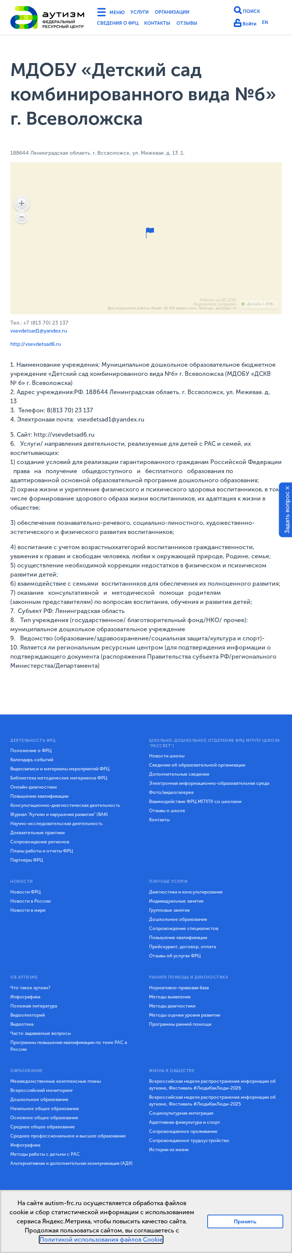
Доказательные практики (37, 832)
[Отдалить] (22, 217)
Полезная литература (33, 1006)
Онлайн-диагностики (33, 787)
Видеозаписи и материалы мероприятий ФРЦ (60, 768)
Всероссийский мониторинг (41, 1090)
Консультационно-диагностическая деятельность (65, 805)
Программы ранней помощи (180, 1024)
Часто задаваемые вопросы (40, 1033)
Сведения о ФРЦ (121, 24)
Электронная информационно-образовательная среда (209, 783)
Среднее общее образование (42, 1126)
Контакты (167, 24)
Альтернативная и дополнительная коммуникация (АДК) (71, 1163)
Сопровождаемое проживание (183, 1131)
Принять (245, 1221)
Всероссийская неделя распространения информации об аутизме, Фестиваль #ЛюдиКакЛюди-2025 (212, 1101)
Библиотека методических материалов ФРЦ (58, 778)
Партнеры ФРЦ (26, 860)
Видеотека (21, 1024)
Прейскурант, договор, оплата (182, 946)
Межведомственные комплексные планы (55, 1081)
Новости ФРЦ (25, 892)
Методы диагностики (172, 1006)
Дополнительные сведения (179, 774)
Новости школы (166, 756)
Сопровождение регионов (39, 841)
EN (268, 24)
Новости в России (30, 901)
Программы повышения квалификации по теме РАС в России (68, 1046)
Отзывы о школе (167, 810)
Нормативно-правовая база (179, 987)
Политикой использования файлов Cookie (101, 1239)
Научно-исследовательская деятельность (56, 823)
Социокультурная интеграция (181, 1113)
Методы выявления (169, 997)
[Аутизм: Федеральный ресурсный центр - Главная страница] (47, 18)
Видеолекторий (27, 1015)
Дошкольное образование (178, 919)
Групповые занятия (169, 910)
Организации (183, 13)
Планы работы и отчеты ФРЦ (41, 851)
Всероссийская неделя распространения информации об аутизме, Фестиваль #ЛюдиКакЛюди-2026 (212, 1085)
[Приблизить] (21, 203)
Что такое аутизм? (30, 987)
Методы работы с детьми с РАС (45, 1154)
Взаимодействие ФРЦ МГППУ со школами (195, 801)
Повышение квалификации (39, 796)
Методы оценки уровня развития (184, 1015)
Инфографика (25, 997)
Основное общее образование (44, 1117)
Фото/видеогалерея (171, 792)
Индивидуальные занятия (176, 901)
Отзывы (201, 24)
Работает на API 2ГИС (218, 300)
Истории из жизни (169, 1149)
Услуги (145, 13)
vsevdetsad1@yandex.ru (38, 331)
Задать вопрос (287, 512)
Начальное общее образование (44, 1108)
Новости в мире (28, 910)
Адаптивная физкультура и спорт (184, 1122)
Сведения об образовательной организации (197, 765)
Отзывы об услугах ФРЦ (175, 955)
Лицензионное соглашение (215, 304)
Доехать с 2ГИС (260, 304)
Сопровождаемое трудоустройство (189, 1140)
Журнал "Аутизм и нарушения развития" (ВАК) (59, 814)
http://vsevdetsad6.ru (35, 344)
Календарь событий (31, 759)
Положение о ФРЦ (31, 750)
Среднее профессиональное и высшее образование (68, 1136)
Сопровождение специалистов (183, 928)
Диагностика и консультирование (186, 892)
